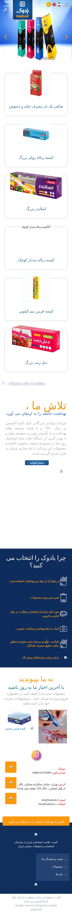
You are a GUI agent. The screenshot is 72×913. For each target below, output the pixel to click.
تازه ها (59, 874)
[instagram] (36, 756)
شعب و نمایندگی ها (52, 859)
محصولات (57, 866)
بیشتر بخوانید (37, 462)
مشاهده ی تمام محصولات (26, 383)
